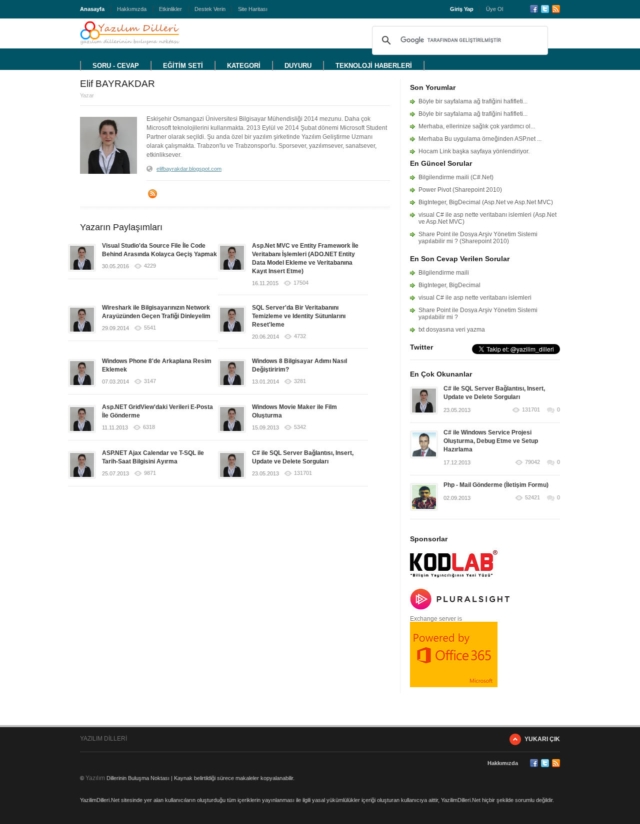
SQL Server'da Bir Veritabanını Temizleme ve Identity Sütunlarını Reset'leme (299, 316)
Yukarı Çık (542, 739)
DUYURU (298, 65)
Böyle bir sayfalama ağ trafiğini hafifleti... (473, 101)
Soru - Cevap (115, 65)
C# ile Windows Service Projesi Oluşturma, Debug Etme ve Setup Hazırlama (491, 441)
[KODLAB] (454, 580)
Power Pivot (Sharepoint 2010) (460, 189)
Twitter (545, 9)
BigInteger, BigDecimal (449, 285)
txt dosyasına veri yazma (451, 329)
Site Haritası (253, 9)
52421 (532, 497)
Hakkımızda (131, 9)
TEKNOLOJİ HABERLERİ (374, 65)
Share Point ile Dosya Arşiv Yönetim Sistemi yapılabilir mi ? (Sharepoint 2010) (478, 238)
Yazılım (95, 778)
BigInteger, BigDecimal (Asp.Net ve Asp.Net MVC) (485, 202)
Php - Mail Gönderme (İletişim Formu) (496, 484)
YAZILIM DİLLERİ (103, 738)
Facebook (534, 9)
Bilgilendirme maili (443, 272)
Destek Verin (210, 9)
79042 (532, 462)
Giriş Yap (462, 9)
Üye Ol (494, 9)
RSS (556, 9)
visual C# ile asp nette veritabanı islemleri (475, 297)
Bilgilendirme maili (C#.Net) (456, 177)
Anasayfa (92, 9)
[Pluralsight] (460, 607)
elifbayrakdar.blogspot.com (189, 169)
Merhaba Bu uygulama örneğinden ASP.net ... (480, 138)
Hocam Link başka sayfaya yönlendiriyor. (474, 151)
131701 (531, 409)
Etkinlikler (170, 9)
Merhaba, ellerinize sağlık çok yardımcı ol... (476, 126)
